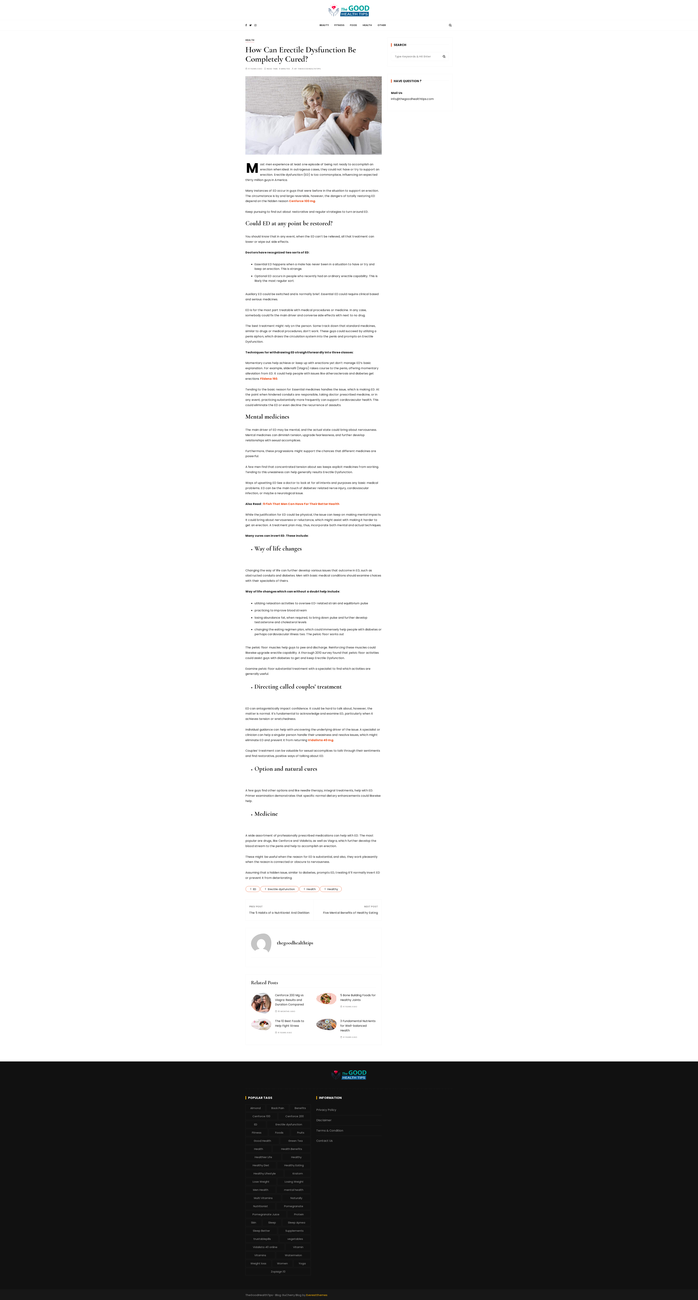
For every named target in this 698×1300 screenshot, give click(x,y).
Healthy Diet (261, 1165)
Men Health (260, 1190)
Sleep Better (261, 1231)
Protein (299, 1214)
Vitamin (298, 1247)
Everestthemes (316, 1295)
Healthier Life (263, 1157)
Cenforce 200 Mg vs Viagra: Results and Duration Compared (289, 1000)
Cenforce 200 (294, 1116)
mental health (293, 1190)
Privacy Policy (326, 1110)
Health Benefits (291, 1149)
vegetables (295, 1239)
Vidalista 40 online (265, 1247)
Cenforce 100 (261, 1116)
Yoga (302, 1263)
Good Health (262, 1141)
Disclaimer (324, 1120)
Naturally (296, 1198)
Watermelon (293, 1255)
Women (282, 1263)
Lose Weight (261, 1182)
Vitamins (260, 1255)
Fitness (339, 25)
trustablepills (262, 1239)
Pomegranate (293, 1206)
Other (382, 25)
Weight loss (258, 1263)
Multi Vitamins (263, 1198)
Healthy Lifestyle (265, 1173)
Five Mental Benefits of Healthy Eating (350, 913)
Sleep (272, 1222)
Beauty (324, 25)
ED (254, 889)
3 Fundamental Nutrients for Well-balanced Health (358, 1025)
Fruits (300, 1132)
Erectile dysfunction (281, 889)
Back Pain (277, 1108)
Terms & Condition (329, 1130)
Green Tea (295, 1141)
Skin (253, 1222)
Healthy (332, 889)
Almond (255, 1108)
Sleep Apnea (296, 1222)
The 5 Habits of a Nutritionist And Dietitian (279, 913)
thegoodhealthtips (309, 69)
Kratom (298, 1173)
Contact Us (324, 1141)
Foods (279, 1132)
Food (353, 25)
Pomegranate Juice (265, 1214)
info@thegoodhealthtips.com (412, 99)
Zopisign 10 (278, 1271)
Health (367, 25)
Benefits (300, 1108)
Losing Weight (294, 1182)
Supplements (294, 1231)
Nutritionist (260, 1206)
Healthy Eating (294, 1165)
